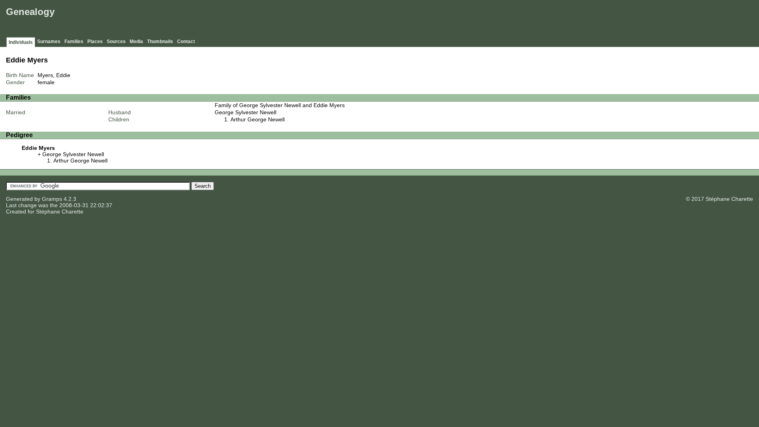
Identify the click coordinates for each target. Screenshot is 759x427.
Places (95, 41)
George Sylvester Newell (245, 112)
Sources (116, 41)
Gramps (52, 199)
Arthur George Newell (257, 119)
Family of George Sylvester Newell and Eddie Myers (280, 105)
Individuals (21, 42)
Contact (186, 41)
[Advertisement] (613, 20)
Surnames (48, 41)
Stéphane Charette (59, 211)
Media (136, 41)
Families (73, 41)
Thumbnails (160, 41)
